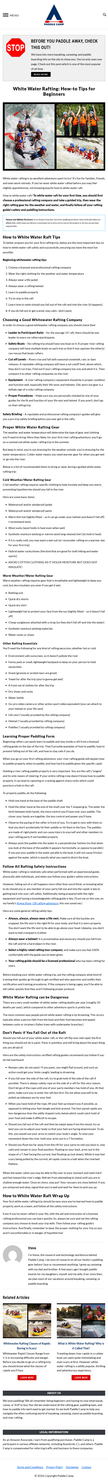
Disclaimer (72, 1467)
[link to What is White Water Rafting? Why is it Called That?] (81, 1320)
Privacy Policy (54, 1467)
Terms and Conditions (30, 1467)
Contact (86, 1467)
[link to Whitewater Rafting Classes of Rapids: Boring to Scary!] (27, 1320)
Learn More (27, 1377)
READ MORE (41, 74)
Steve (32, 1248)
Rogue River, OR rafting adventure (37, 903)
